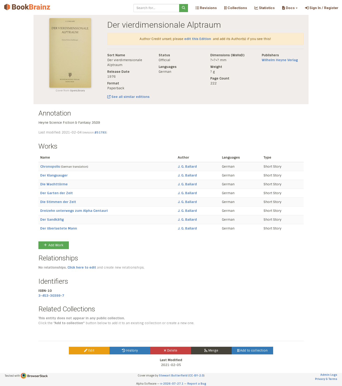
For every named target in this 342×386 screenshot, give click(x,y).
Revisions (208, 8)
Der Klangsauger (54, 175)
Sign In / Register (323, 8)
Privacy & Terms (326, 379)
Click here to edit (81, 267)
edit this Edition (197, 39)
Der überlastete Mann (58, 228)
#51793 (100, 132)
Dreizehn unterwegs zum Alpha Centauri (74, 211)
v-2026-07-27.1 (171, 384)
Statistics (266, 8)
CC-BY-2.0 (196, 375)
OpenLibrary (77, 90)
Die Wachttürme (54, 184)
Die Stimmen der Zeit (58, 202)
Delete (171, 350)
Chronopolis (50, 166)
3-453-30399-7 (51, 295)
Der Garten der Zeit (56, 193)
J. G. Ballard (187, 166)
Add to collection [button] (253, 350)
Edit (90, 350)
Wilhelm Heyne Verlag (280, 60)
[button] (289, 8)
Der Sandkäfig (52, 219)
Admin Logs (328, 375)
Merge (212, 350)
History (131, 350)
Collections (237, 8)
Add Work (55, 245)
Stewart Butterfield (173, 375)
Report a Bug (196, 384)
